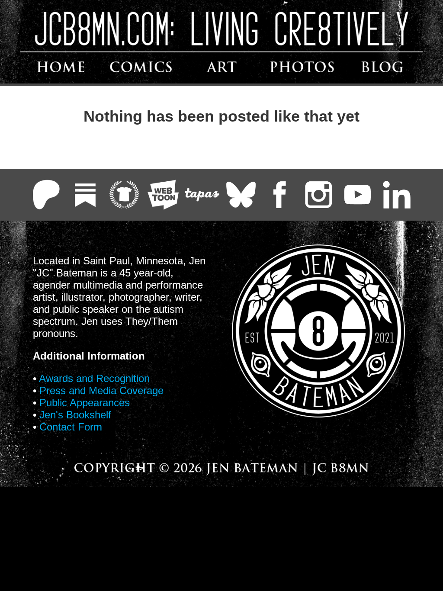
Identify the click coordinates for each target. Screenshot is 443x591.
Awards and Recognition (94, 378)
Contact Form (70, 427)
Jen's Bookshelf (75, 415)
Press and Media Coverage (101, 390)
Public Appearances (84, 402)
